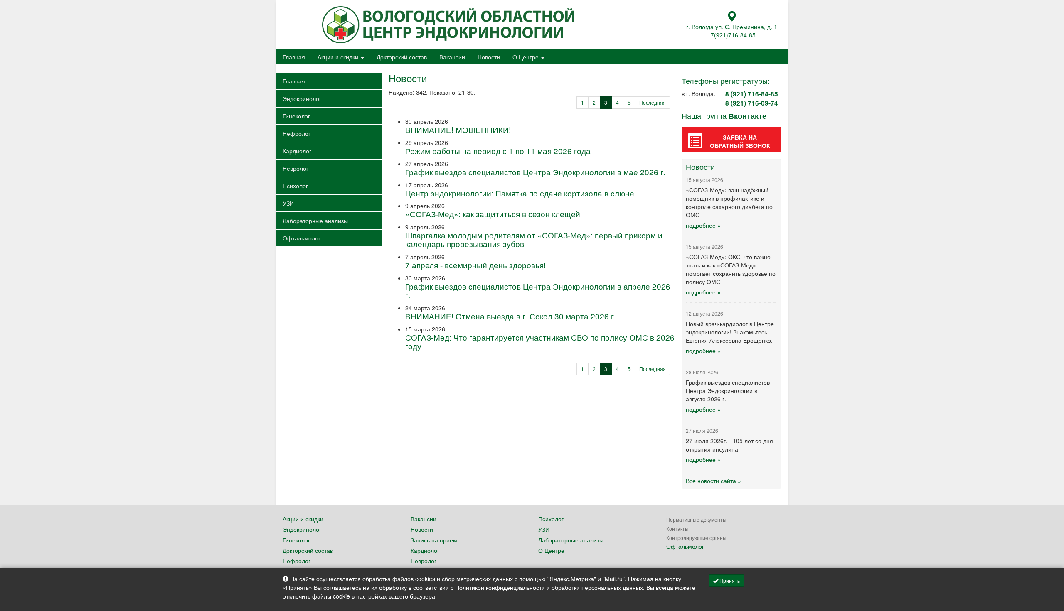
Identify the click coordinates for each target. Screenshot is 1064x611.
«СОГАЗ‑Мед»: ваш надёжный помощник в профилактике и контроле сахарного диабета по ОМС (729, 202)
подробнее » (703, 225)
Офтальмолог (301, 238)
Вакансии (452, 57)
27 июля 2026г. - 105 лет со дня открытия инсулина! (729, 445)
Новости (489, 57)
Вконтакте (747, 115)
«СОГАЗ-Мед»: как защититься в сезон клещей (492, 213)
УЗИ (288, 203)
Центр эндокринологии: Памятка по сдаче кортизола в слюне (519, 193)
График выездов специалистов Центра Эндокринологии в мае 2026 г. (535, 171)
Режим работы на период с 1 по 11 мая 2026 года (498, 150)
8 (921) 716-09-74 (751, 103)
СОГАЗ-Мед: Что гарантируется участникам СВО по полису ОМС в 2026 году (540, 341)
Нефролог (296, 133)
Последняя (652, 102)
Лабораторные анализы (315, 220)
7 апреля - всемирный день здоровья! (475, 264)
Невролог (295, 168)
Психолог (295, 186)
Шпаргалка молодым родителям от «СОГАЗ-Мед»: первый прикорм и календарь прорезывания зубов (534, 239)
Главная (294, 57)
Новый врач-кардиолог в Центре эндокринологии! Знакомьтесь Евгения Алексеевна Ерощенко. (730, 331)
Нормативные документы (696, 519)
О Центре (526, 57)
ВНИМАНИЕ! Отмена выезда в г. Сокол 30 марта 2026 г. (510, 315)
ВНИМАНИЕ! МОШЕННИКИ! (458, 129)
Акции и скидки (339, 57)
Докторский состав (402, 57)
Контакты (677, 528)
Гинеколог (296, 116)
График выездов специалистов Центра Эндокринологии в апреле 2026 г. (537, 290)
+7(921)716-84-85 (731, 35)
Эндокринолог (302, 98)
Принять (729, 580)
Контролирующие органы (696, 537)
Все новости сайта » (713, 480)
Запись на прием (434, 540)
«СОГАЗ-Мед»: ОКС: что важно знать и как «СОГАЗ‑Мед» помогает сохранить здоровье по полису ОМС (731, 269)
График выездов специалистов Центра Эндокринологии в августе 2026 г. (728, 390)
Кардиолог (297, 151)
